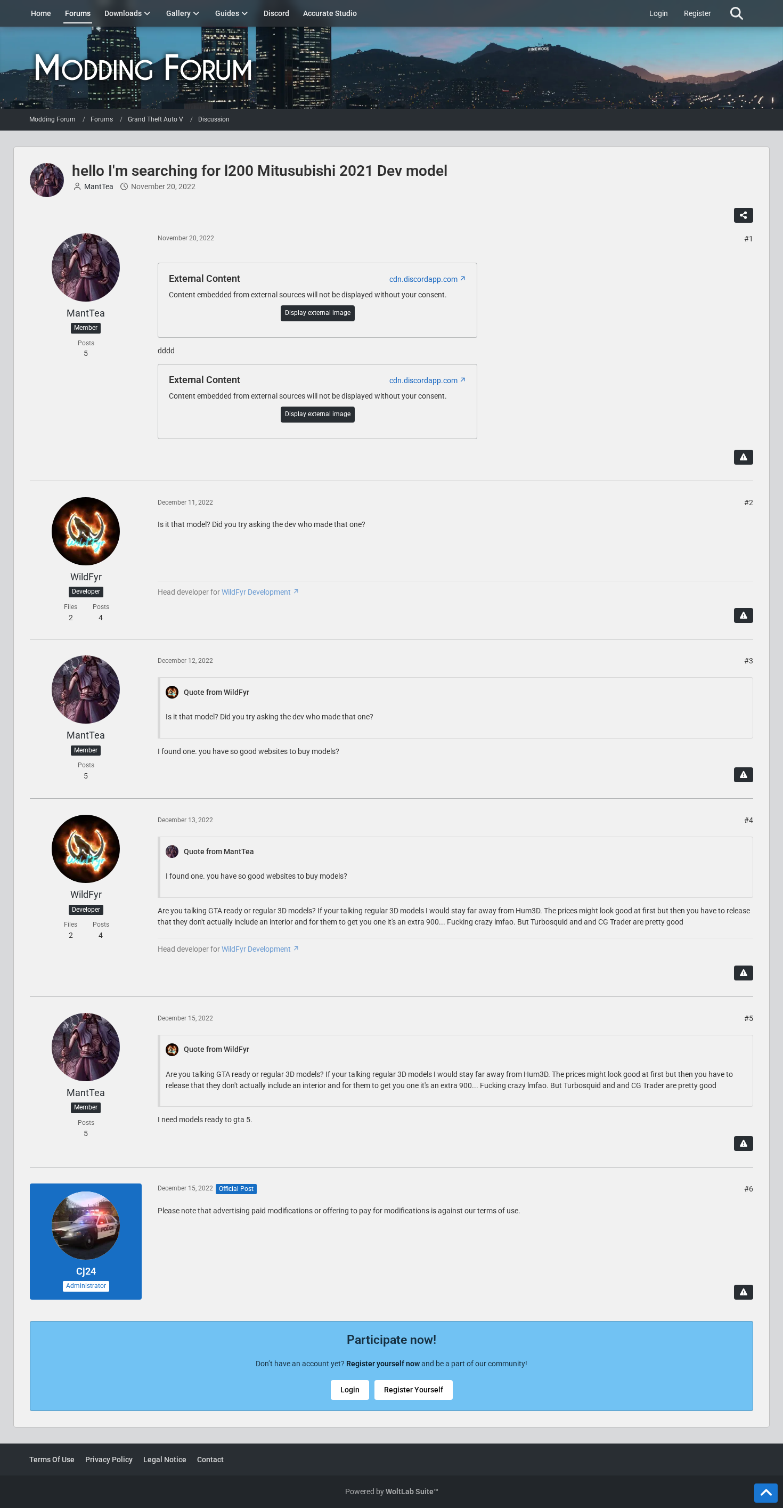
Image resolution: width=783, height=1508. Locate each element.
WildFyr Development (256, 592)
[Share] (743, 215)
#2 (748, 502)
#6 (748, 1189)
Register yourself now (383, 1363)
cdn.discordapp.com (423, 279)
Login (658, 13)
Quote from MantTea (219, 851)
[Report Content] (743, 457)
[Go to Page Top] (766, 1493)
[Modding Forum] (391, 68)
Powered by (391, 1491)
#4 (748, 820)
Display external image (317, 313)
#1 (748, 238)
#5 (748, 1018)
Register (697, 13)
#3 (748, 660)
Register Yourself (413, 1389)
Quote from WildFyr (216, 692)
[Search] (736, 13)
